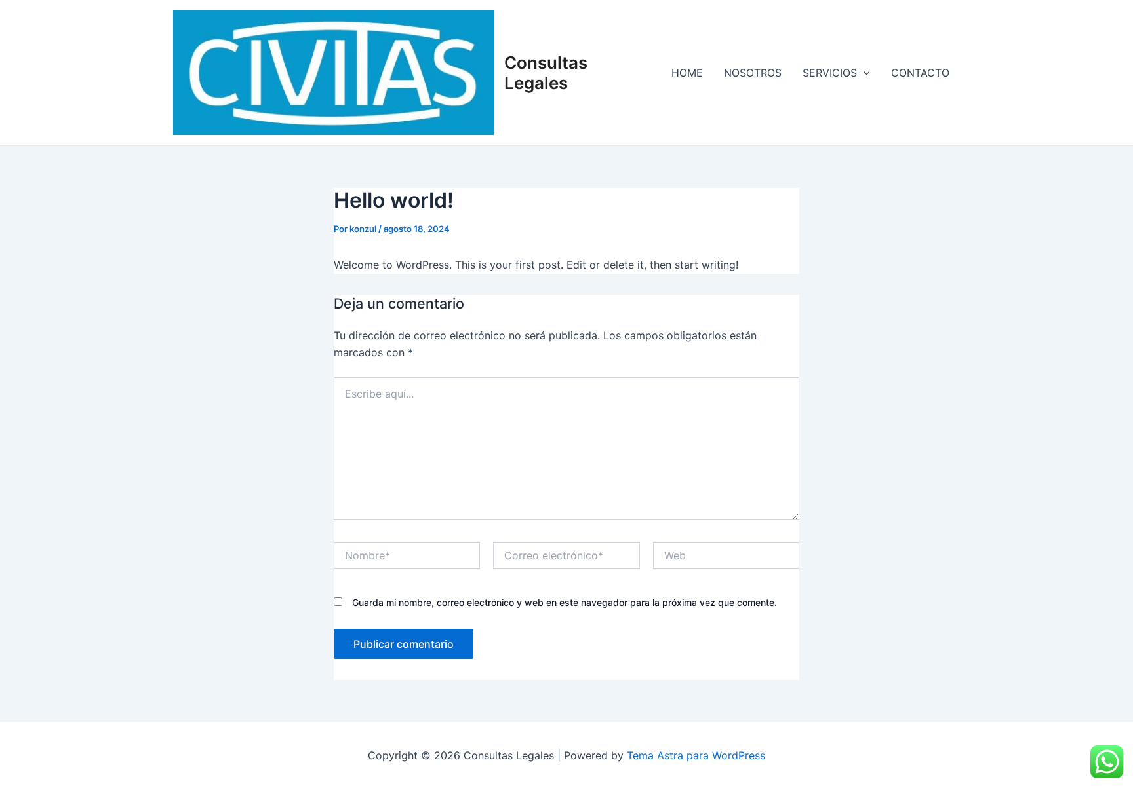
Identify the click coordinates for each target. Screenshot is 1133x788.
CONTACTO (920, 72)
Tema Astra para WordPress (696, 755)
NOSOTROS (753, 72)
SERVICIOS (830, 72)
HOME (687, 72)
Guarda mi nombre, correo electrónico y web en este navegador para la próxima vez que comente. (564, 602)
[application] (863, 73)
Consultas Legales (545, 72)
